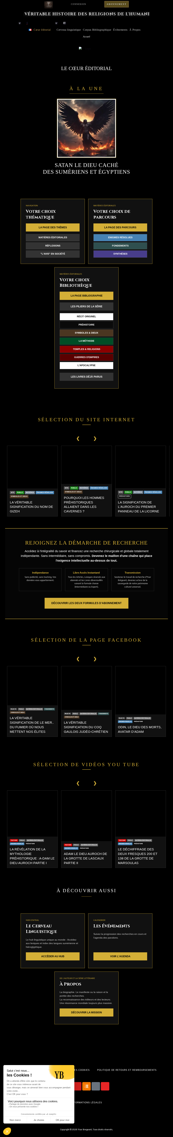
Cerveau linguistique (69, 29)
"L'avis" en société (53, 254)
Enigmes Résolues (120, 237)
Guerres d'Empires (86, 357)
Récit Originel (86, 316)
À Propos (135, 29)
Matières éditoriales (53, 237)
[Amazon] (96, 1086)
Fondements (120, 245)
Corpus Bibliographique (97, 29)
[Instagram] (105, 1086)
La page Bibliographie (87, 295)
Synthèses (120, 254)
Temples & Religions (86, 349)
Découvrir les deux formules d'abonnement (86, 603)
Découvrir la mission (86, 1012)
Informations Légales (86, 1102)
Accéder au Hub (52, 956)
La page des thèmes (53, 227)
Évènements (120, 29)
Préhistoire (86, 325)
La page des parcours (120, 227)
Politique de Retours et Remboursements (127, 1070)
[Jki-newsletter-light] (86, 1086)
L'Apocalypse (86, 365)
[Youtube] (77, 1086)
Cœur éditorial (42, 29)
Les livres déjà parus (86, 376)
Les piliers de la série (86, 306)
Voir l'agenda (120, 956)
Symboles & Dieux (86, 333)
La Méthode (86, 341)
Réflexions (52, 245)
